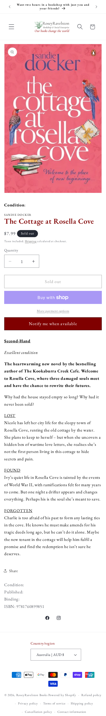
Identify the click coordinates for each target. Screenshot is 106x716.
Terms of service (54, 703)
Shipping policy (82, 703)
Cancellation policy (38, 712)
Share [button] (13, 570)
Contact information (71, 712)
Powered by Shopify (62, 695)
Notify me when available (53, 323)
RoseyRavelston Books (32, 695)
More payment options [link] (53, 311)
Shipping (30, 241)
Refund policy (91, 695)
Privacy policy (28, 703)
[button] (11, 27)
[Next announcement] (96, 6)
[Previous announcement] (9, 6)
